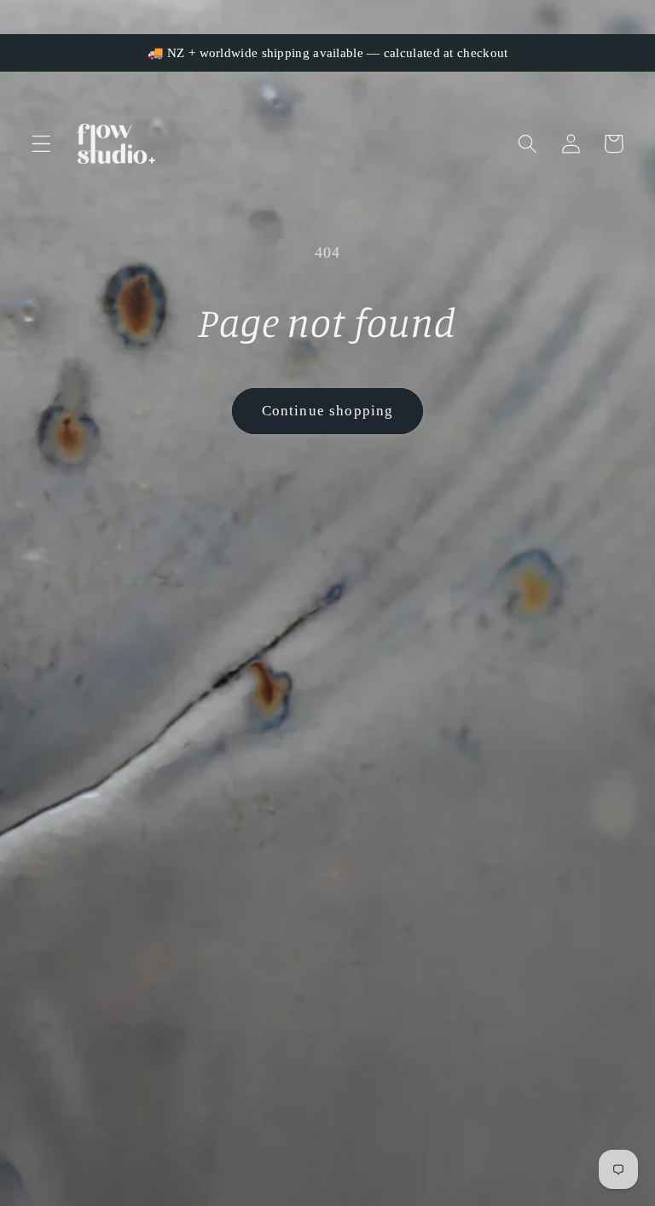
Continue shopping (328, 411)
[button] (41, 143)
